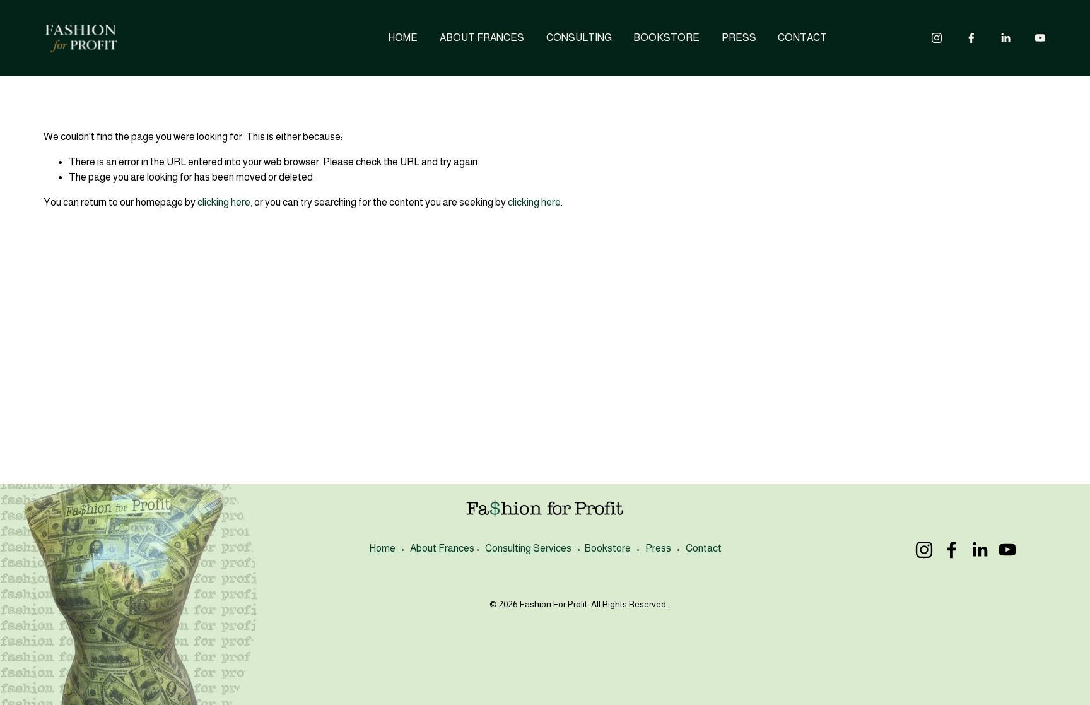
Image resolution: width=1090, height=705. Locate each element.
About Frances (442, 548)
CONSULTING (579, 37)
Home (382, 548)
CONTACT (802, 37)
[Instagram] (936, 38)
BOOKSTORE (666, 37)
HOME (403, 37)
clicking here (223, 202)
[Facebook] (971, 38)
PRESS (739, 37)
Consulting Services (528, 548)
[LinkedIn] (1005, 38)
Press (658, 548)
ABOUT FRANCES (482, 37)
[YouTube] (1040, 38)
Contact (704, 548)
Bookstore (607, 548)
